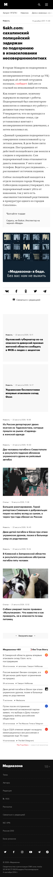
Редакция (7, 790)
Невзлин (25, 12)
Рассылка (7, 806)
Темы (5, 774)
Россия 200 (8, 830)
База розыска (9, 838)
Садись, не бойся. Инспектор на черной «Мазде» (23, 221)
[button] (46, 4)
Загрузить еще (25, 635)
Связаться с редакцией (28, 299)
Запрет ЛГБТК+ (10, 12)
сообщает (21, 84)
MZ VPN (6, 822)
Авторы (6, 782)
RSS (6, 798)
